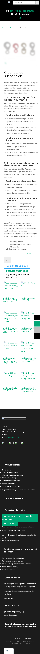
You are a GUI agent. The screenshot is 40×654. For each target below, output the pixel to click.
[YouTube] (17, 443)
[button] (8, 651)
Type (7, 248)
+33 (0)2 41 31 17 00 (12, 437)
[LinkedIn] (4, 443)
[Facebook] (24, 443)
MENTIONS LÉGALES (14, 641)
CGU (28, 644)
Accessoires (14, 28)
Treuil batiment (9, 523)
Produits (5, 28)
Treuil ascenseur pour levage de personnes (17, 518)
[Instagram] (11, 443)
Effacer (28, 254)
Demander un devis (17, 265)
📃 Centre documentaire (20, 14)
